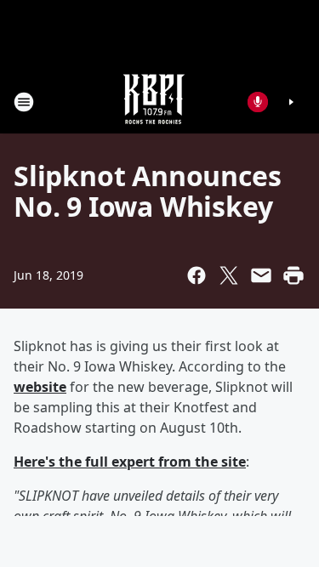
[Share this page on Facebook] (196, 275)
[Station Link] (153, 101)
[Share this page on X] (229, 275)
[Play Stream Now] (291, 102)
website (40, 386)
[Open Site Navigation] (24, 102)
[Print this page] (293, 275)
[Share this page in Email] (261, 275)
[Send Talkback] (258, 102)
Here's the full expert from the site (130, 461)
